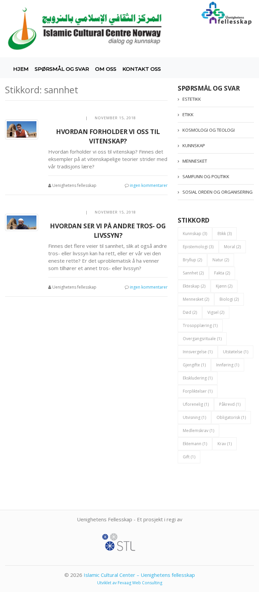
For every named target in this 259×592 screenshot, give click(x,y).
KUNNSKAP (193, 145)
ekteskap (194, 286)
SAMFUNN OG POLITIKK (205, 176)
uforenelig (196, 404)
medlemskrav (198, 430)
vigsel (215, 312)
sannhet (193, 273)
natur (220, 260)
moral (232, 247)
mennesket (196, 299)
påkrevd (229, 404)
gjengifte (194, 365)
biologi (229, 299)
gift (189, 457)
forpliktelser (197, 391)
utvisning (194, 417)
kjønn (224, 286)
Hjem (21, 69)
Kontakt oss (141, 69)
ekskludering (197, 378)
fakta (222, 273)
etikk (225, 233)
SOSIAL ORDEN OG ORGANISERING (217, 192)
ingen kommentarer (149, 185)
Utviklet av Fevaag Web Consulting (129, 583)
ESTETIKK (191, 99)
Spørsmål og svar (62, 69)
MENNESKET (194, 161)
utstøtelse (235, 352)
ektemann (195, 444)
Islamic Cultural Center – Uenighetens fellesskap (139, 574)
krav (225, 444)
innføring (227, 365)
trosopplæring (200, 325)
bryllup (192, 260)
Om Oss (105, 69)
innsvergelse (197, 352)
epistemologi (198, 247)
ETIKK (188, 114)
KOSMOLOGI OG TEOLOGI (208, 130)
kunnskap (195, 233)
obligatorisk (231, 417)
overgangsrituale (202, 338)
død (190, 312)
